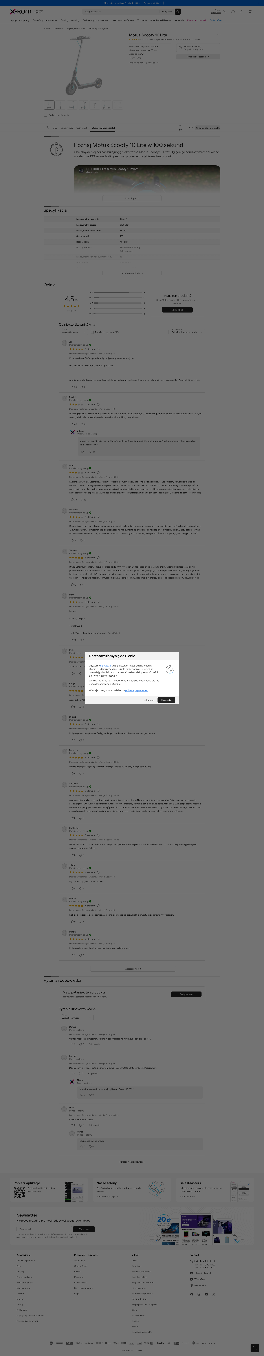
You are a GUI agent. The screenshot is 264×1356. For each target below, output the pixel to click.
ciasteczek (106, 665)
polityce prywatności (136, 690)
